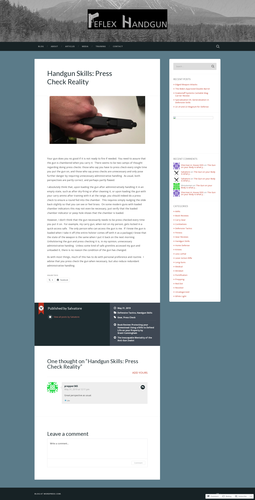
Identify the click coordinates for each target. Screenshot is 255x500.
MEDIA (85, 46)
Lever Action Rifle (183, 258)
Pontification (181, 275)
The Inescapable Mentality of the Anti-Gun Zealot (135, 339)
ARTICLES (70, 46)
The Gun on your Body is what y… (198, 166)
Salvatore (185, 171)
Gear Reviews (181, 237)
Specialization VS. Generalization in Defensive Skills (192, 101)
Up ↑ (218, 494)
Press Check (129, 317)
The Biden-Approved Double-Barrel (192, 88)
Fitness (178, 232)
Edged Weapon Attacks (186, 84)
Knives (178, 249)
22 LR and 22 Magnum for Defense (192, 106)
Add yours (140, 372)
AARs (177, 211)
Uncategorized (182, 292)
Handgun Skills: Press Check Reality (79, 77)
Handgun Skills (144, 312)
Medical (179, 266)
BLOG (41, 46)
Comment (138, 463)
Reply (143, 387)
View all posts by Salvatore (66, 316)
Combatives (181, 224)
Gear (120, 317)
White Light (180, 296)
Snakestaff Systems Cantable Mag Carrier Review (191, 94)
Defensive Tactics (127, 312)
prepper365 (71, 386)
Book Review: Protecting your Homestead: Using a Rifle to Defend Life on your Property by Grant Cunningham (136, 328)
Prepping (179, 279)
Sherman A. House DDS (192, 165)
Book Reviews (182, 215)
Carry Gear (180, 219)
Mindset (179, 270)
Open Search (217, 46)
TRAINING (101, 46)
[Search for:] (194, 66)
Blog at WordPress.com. (48, 494)
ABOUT (54, 46)
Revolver (179, 287)
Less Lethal (180, 253)
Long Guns (180, 262)
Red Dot (179, 283)
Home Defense (182, 245)
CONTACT (118, 46)
